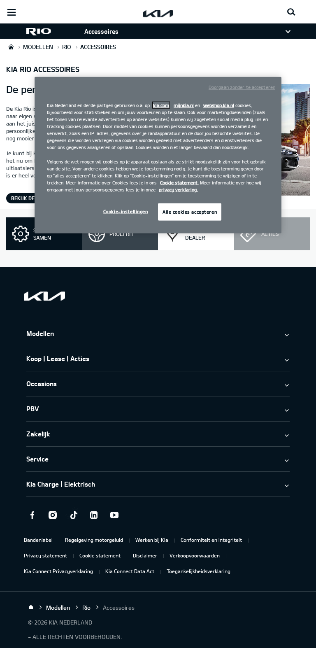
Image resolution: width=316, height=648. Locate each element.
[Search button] (291, 12)
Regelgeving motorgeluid (94, 540)
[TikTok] (73, 515)
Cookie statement (100, 555)
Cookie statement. (179, 182)
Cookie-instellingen (125, 211)
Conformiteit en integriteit (211, 540)
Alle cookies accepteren (190, 211)
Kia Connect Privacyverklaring (58, 571)
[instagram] (52, 515)
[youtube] (114, 515)
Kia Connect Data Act (129, 571)
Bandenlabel (38, 540)
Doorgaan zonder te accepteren (242, 87)
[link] (38, 31)
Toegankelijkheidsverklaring (198, 571)
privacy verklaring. (178, 189)
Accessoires (101, 31)
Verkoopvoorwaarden (195, 555)
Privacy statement (45, 555)
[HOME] (11, 46)
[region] (158, 155)
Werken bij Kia (151, 540)
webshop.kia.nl (218, 105)
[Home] (31, 607)
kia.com (161, 105)
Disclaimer (145, 555)
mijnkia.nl (184, 105)
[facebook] (32, 515)
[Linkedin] (94, 515)
